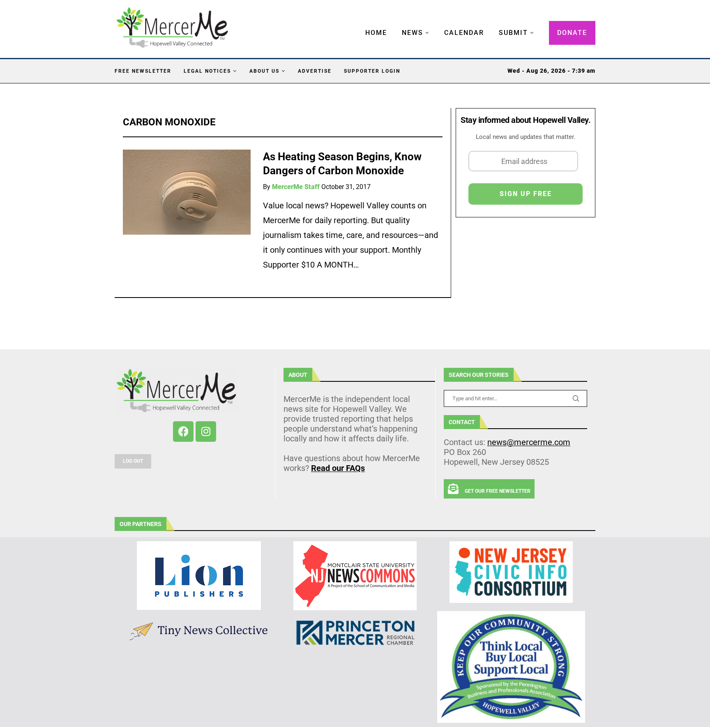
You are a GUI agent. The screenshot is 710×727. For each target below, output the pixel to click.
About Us (264, 71)
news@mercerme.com (528, 442)
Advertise (315, 71)
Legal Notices (207, 71)
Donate (572, 33)
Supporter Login (372, 71)
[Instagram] (206, 431)
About (297, 375)
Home (376, 33)
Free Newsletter (143, 71)
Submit (513, 33)
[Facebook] (183, 431)
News (412, 33)
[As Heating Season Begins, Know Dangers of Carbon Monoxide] (187, 192)
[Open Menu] (356, 24)
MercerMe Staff (296, 187)
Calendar (464, 33)
